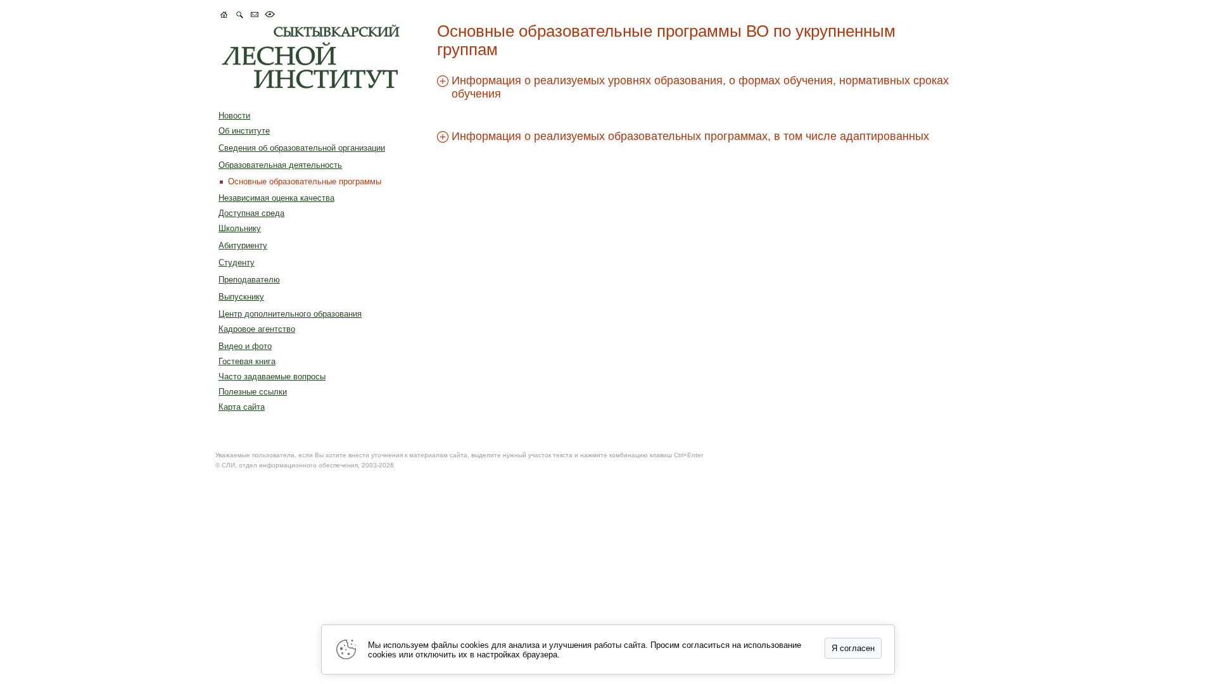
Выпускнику (241, 296)
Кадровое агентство (256, 329)
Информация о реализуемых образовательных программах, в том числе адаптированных (690, 136)
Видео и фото (245, 346)
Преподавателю (249, 279)
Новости (234, 115)
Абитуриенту (242, 245)
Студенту (236, 262)
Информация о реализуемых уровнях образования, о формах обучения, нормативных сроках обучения (700, 87)
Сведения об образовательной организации (301, 148)
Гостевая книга (247, 361)
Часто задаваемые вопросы (272, 376)
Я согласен (853, 648)
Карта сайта (241, 407)
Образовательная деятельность (280, 165)
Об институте (244, 131)
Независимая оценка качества (276, 198)
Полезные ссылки (252, 391)
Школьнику (239, 228)
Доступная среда (251, 213)
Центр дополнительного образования (290, 314)
